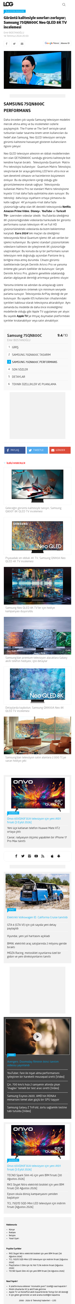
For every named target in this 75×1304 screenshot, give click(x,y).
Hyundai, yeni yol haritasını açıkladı (28, 936)
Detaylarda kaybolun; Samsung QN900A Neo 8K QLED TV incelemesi (34, 710)
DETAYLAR (18, 377)
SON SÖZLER (20, 369)
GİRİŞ (15, 347)
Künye (12, 1230)
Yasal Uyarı (14, 1239)
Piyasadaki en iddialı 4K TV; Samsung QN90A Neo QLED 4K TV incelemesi (35, 560)
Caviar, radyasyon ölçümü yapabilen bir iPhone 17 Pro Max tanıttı (37, 839)
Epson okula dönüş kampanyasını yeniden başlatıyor (32, 1196)
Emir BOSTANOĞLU (14, 33)
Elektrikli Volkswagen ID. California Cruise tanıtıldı (37, 917)
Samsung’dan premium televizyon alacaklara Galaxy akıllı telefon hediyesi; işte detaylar (36, 660)
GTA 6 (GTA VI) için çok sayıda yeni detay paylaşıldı (31, 927)
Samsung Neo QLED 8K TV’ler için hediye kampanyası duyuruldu (30, 610)
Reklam (12, 1233)
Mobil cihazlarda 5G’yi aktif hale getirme (27, 1289)
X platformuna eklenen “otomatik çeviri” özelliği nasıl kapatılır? (38, 1286)
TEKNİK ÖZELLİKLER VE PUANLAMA (34, 384)
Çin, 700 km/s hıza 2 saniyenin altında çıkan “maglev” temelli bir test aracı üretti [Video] (33, 1086)
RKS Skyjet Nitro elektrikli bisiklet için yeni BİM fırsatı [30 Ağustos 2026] (35, 1186)
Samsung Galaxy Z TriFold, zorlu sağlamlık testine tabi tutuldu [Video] (37, 1109)
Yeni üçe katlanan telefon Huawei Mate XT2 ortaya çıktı (33, 830)
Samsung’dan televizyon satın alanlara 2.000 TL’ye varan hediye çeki (35, 759)
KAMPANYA (13, 813)
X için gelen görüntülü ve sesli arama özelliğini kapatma (34, 1295)
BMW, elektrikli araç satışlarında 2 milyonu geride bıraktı (37, 945)
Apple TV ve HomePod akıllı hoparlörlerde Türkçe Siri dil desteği (38, 1292)
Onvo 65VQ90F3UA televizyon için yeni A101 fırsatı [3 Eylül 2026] (34, 821)
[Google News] (57, 43)
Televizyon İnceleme (14, 11)
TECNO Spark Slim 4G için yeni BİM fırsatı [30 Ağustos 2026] (34, 1177)
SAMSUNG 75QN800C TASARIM (31, 355)
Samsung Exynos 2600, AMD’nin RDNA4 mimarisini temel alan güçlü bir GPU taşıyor (33, 1098)
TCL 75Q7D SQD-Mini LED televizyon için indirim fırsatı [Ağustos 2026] (36, 1205)
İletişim (12, 1236)
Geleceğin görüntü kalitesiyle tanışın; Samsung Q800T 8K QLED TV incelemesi (33, 510)
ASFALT (11, 910)
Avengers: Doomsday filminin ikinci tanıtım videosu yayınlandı (33, 1064)
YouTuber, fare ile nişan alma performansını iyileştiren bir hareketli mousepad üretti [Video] (35, 1075)
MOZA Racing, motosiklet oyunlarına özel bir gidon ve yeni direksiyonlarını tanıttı (34, 955)
